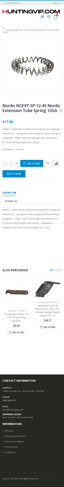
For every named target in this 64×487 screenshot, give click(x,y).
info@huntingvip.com (12, 409)
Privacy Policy (11, 446)
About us (9, 430)
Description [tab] (9, 192)
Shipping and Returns (15, 436)
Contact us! (10, 452)
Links (55, 3)
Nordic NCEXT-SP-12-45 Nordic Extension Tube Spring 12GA (31, 108)
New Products (32, 302)
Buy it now (14, 173)
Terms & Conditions (14, 441)
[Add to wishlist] (48, 163)
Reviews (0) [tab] (11, 201)
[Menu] (42, 16)
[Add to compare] (56, 163)
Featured (20, 302)
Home (3, 28)
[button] (51, 270)
